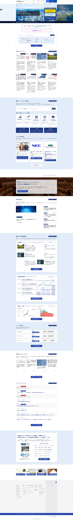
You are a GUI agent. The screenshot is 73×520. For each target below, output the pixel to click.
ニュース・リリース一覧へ (36, 427)
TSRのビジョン (18, 491)
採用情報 (40, 488)
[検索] (56, 485)
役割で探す (24, 496)
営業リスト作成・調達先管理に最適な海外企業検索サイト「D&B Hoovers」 (36, 26)
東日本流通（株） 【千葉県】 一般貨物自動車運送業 (45, 452)
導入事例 (45, 3)
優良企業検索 (50, 3)
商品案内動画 (36, 492)
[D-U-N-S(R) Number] (51, 493)
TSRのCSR (18, 494)
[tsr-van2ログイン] (51, 489)
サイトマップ (41, 493)
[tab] (17, 19)
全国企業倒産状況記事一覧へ (36, 301)
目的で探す (24, 493)
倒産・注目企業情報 (19, 3)
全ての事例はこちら (36, 165)
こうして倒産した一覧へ (36, 348)
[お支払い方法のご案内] (31, 474)
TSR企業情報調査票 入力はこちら (36, 30)
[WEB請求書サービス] (21, 474)
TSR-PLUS (33, 3)
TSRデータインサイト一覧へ (36, 379)
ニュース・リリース (30, 494)
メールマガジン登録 (42, 491)
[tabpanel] (36, 12)
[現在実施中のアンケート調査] (52, 474)
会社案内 (55, 3)
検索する (36, 45)
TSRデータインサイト (27, 3)
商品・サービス (39, 3)
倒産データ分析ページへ (36, 321)
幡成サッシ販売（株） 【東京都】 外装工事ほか (45, 450)
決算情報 (18, 497)
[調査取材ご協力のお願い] (42, 474)
